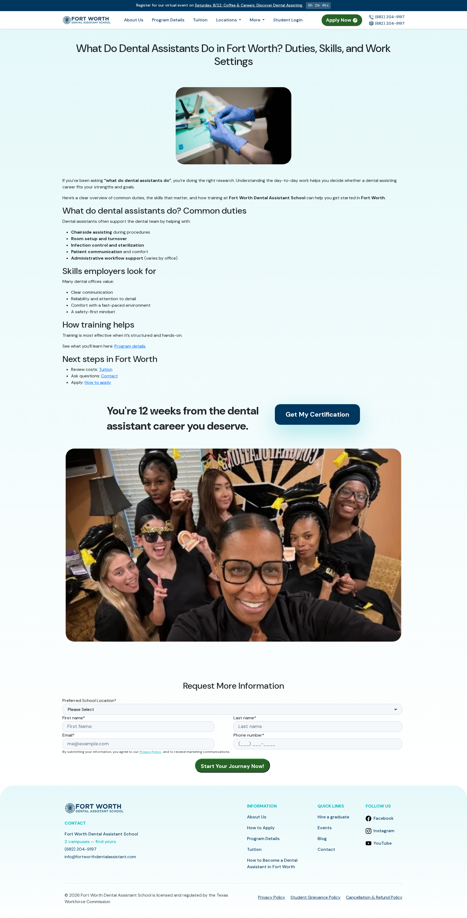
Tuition (200, 20)
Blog (322, 838)
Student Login (288, 20)
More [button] (255, 20)
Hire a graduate (333, 817)
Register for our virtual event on (219, 5)
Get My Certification (317, 414)
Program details (129, 346)
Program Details (168, 20)
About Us (133, 20)
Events (325, 828)
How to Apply (261, 828)
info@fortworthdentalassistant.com (100, 857)
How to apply (98, 382)
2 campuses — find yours (90, 841)
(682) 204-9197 (389, 16)
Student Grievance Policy (316, 897)
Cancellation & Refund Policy (374, 897)
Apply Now (339, 20)
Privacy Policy (150, 752)
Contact (109, 376)
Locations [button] (227, 20)
